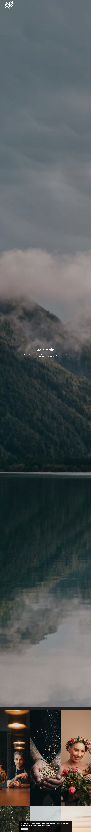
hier (51, 825)
